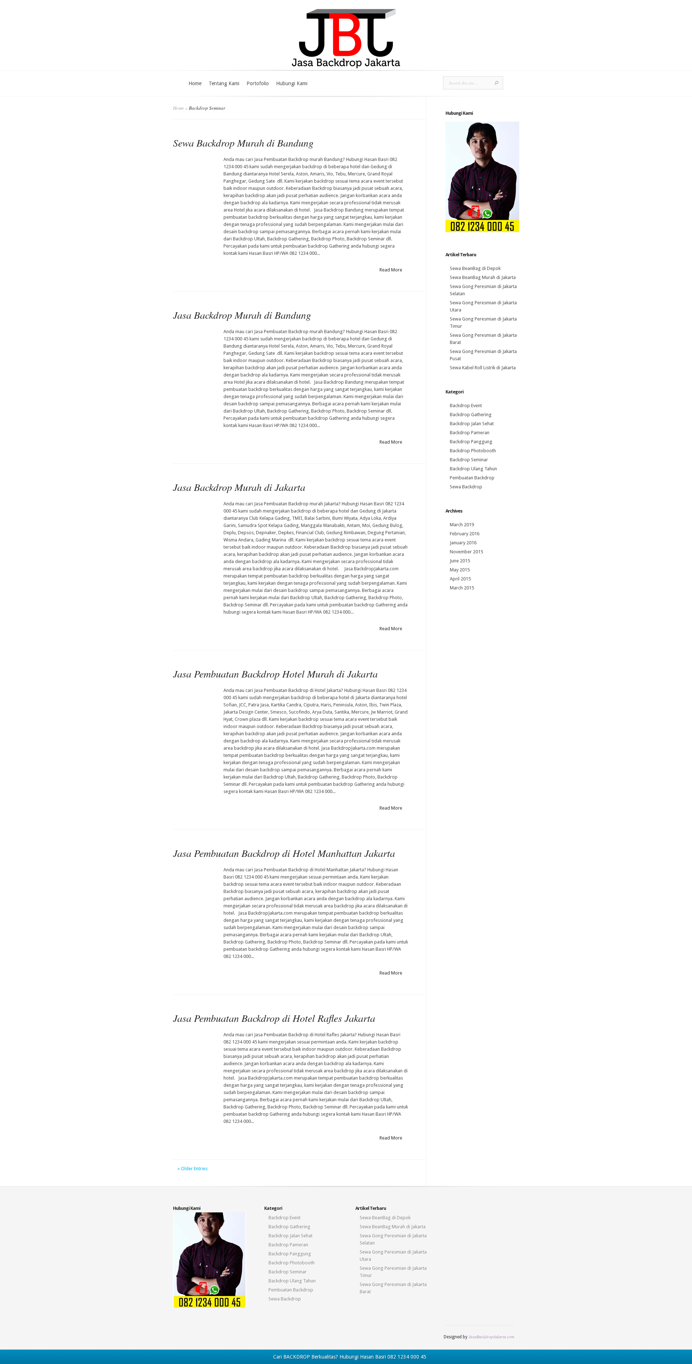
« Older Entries (192, 1168)
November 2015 (466, 551)
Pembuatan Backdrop (472, 477)
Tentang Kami (224, 83)
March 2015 (462, 588)
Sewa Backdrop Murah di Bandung (243, 142)
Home (194, 83)
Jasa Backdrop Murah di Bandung (242, 315)
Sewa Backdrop (466, 486)
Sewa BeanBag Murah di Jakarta (483, 277)
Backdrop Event (466, 405)
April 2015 (460, 578)
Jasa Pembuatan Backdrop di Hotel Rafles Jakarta (274, 1018)
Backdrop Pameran (469, 432)
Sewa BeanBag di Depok (475, 268)
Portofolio (258, 83)
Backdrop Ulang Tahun (473, 468)
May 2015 (460, 569)
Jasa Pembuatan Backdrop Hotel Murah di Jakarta (275, 673)
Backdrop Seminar (469, 459)
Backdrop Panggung (471, 441)
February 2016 (464, 533)
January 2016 (463, 542)
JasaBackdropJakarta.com (491, 1336)
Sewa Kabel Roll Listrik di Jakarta (483, 367)
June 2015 (460, 560)
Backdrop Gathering (471, 414)
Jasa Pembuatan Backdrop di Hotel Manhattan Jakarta (284, 853)
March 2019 (462, 524)
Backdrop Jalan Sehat (472, 423)
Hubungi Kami (291, 83)
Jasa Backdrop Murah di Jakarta (239, 487)
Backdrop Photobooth (473, 450)
